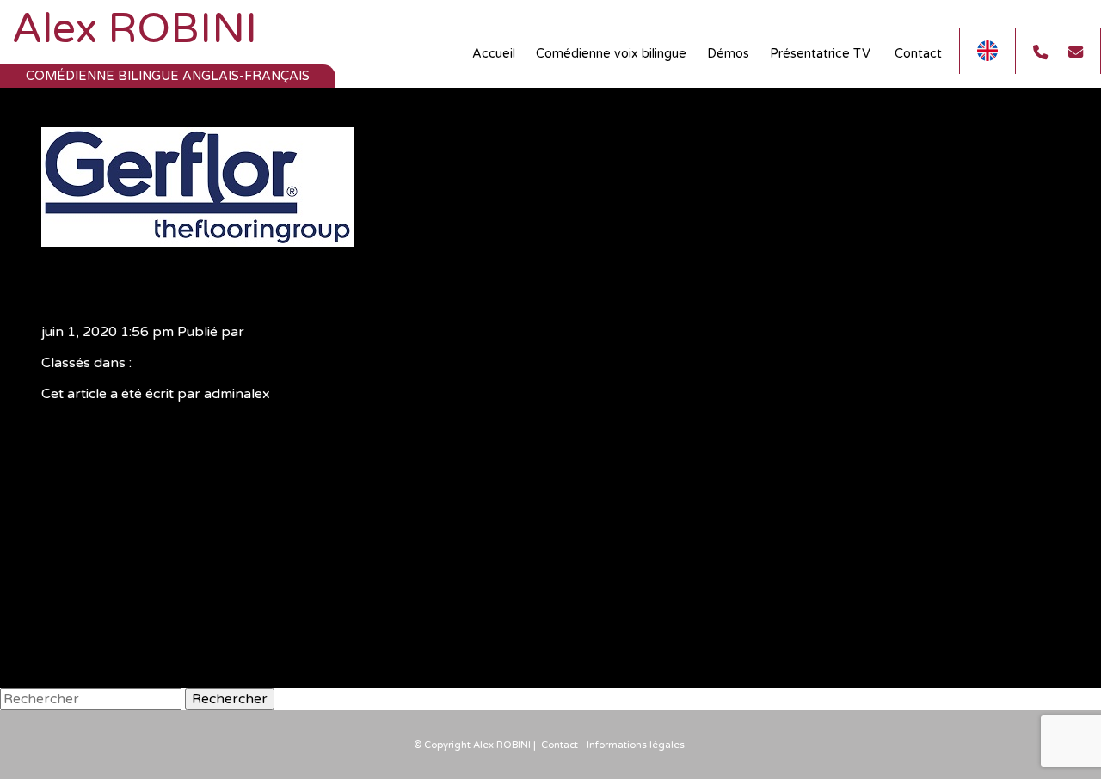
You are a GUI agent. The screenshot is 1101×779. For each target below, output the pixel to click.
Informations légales (636, 745)
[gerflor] (197, 238)
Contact (918, 53)
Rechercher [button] (230, 699)
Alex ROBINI (134, 29)
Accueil (493, 53)
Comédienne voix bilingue (611, 53)
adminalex (281, 331)
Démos (728, 53)
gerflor (90, 285)
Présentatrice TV (822, 53)
